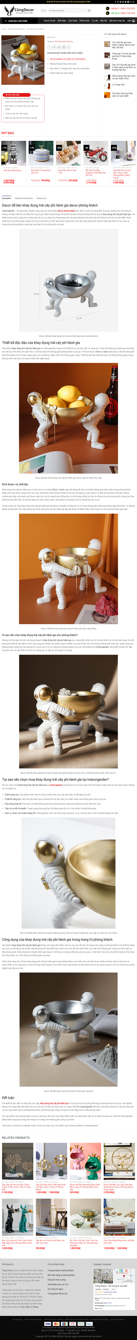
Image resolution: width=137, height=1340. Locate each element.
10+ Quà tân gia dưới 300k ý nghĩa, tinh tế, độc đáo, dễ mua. (123, 45)
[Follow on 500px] (133, 2)
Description (6, 198)
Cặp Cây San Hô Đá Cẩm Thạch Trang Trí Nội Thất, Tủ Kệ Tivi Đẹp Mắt (16, 1187)
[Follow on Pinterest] (125, 2)
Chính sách (84, 21)
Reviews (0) (41, 198)
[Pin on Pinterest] (59, 47)
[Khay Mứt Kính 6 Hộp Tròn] (68, 153)
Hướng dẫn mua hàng (99, 1319)
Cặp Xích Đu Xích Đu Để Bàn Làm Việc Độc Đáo (50, 1241)
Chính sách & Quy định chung (77, 1319)
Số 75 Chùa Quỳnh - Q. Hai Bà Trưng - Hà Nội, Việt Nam (72, 1330)
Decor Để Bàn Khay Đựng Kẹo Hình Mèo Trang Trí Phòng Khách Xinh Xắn (85, 1187)
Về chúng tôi (18, 1319)
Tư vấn (95, 21)
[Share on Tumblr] (68, 47)
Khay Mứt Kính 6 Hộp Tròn (67, 171)
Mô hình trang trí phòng (35, 29)
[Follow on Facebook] (115, 2)
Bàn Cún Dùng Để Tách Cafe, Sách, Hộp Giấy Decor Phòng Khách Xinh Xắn (17, 1242)
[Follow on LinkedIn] (128, 2)
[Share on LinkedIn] (64, 47)
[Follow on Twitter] (120, 2)
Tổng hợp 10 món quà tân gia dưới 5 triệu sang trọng (124, 56)
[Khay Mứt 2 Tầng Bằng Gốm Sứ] (41, 153)
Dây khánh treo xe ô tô (58, 1284)
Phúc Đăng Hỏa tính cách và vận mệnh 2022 (123, 77)
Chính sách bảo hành (33, 1319)
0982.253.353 (128, 13)
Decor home (49, 21)
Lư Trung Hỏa (118, 84)
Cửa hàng (72, 21)
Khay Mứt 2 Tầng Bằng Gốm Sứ (41, 171)
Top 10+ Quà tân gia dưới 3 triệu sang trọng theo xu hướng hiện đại (124, 67)
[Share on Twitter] (54, 47)
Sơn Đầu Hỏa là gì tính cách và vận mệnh (122, 94)
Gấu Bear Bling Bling (12, 170)
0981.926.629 (128, 8)
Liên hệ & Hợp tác (117, 21)
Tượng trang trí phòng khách (60, 1270)
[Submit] (89, 10)
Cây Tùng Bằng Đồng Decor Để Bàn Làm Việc (119, 1241)
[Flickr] (131, 2)
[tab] (6, 198)
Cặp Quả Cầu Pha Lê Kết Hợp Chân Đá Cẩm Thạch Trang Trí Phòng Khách (51, 1187)
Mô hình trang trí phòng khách (61, 1275)
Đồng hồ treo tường (57, 1279)
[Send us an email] (123, 2)
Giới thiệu (62, 21)
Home (3, 29)
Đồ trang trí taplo (55, 1289)
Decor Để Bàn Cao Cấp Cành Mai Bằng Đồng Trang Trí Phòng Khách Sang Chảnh (118, 1187)
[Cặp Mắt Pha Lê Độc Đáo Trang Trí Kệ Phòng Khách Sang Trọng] (123, 153)
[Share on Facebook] (49, 47)
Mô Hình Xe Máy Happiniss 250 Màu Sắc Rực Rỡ (96, 172)
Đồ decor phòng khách (16, 29)
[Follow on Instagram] (118, 2)
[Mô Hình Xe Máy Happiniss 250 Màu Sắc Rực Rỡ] (95, 153)
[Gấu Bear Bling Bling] (13, 153)
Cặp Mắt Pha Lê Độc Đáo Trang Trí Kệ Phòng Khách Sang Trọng (122, 174)
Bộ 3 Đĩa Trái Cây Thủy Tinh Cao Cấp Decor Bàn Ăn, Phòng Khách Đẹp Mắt (84, 1242)
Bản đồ (103, 21)
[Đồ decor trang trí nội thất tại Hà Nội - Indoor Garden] (19, 11)
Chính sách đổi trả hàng (53, 1319)
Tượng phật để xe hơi (57, 1293)
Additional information (24, 198)
